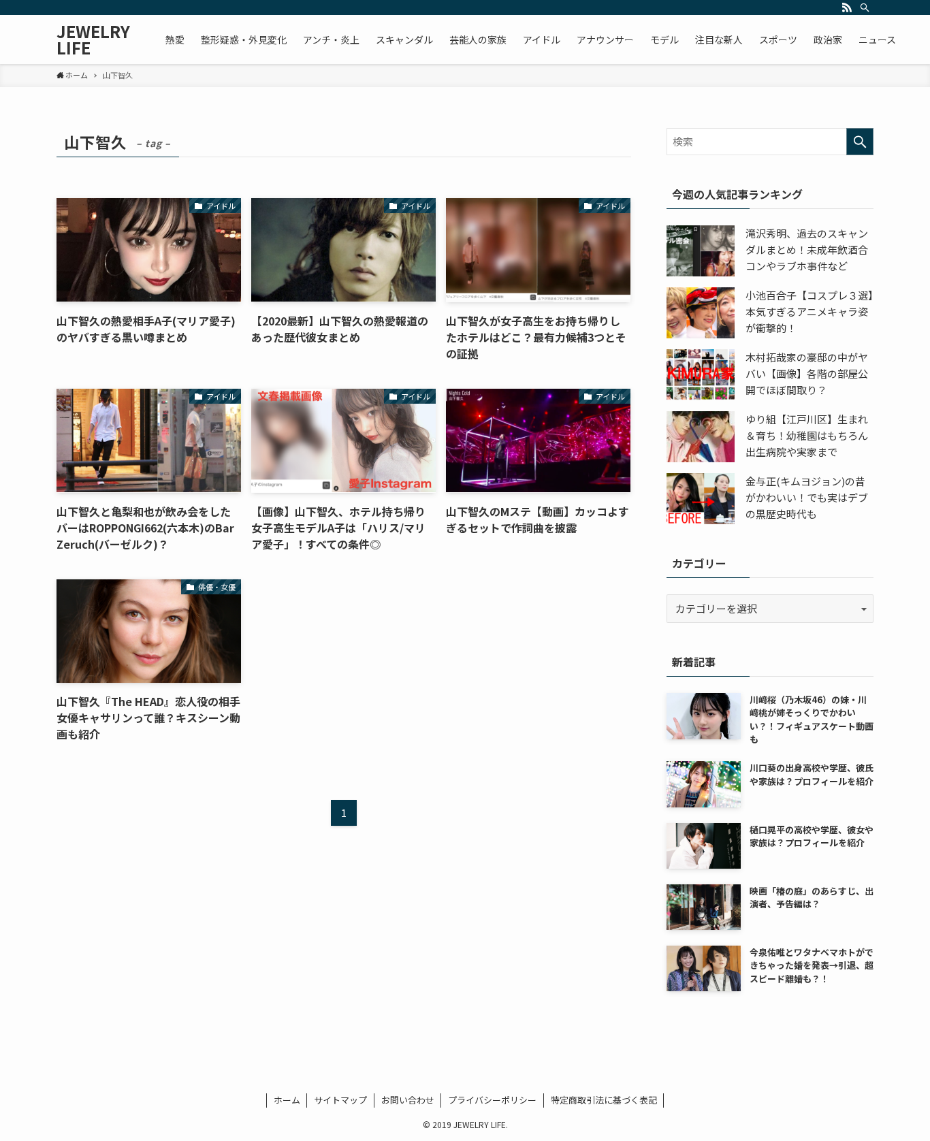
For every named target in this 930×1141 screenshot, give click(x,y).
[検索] (864, 7)
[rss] (847, 7)
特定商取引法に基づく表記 (604, 1099)
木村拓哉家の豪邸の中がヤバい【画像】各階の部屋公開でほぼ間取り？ (806, 373)
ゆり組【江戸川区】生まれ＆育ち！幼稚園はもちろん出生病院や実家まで (806, 435)
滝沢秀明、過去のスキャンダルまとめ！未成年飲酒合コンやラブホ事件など (806, 249)
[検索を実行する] (859, 141)
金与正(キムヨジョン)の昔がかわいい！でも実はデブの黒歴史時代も (806, 497)
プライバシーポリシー (492, 1099)
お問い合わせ (407, 1099)
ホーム (287, 1099)
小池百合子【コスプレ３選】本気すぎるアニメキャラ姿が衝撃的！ (809, 311)
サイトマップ (340, 1099)
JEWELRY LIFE (93, 39)
